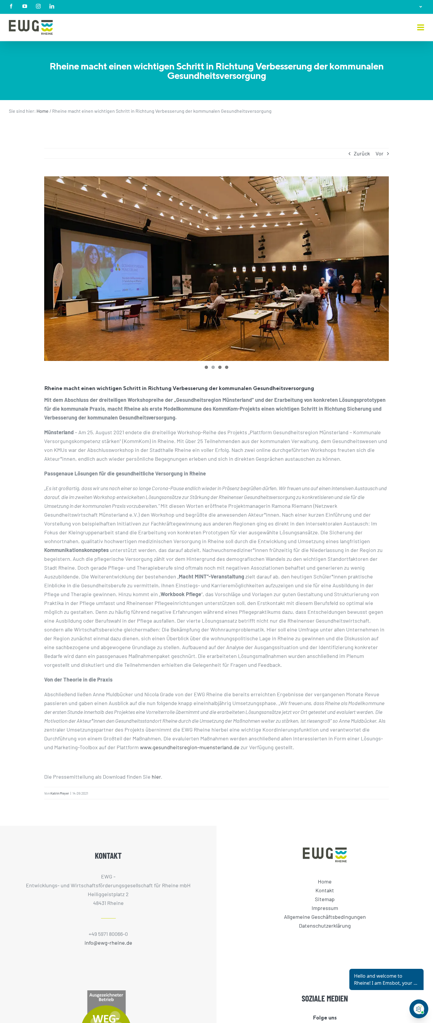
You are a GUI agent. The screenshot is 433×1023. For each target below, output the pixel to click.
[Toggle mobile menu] (420, 27)
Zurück (362, 153)
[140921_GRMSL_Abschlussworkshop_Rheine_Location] (216, 268)
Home (43, 111)
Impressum (325, 907)
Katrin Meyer (59, 793)
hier (156, 776)
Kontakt (324, 890)
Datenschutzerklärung (325, 925)
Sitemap (325, 899)
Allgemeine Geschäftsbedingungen (325, 916)
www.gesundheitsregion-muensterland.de (189, 747)
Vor (380, 153)
